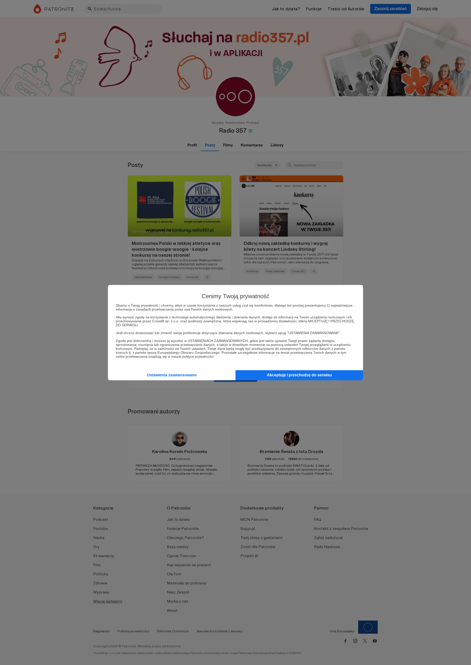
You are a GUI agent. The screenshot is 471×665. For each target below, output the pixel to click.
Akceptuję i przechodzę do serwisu (299, 375)
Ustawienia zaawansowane (172, 375)
